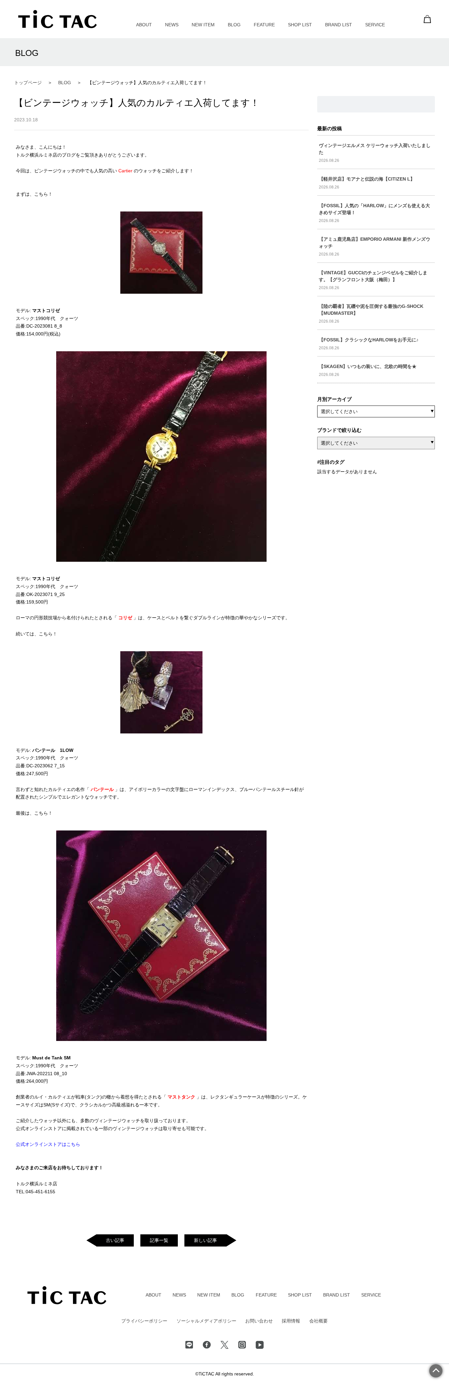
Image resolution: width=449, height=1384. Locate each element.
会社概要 (318, 1320)
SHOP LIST (300, 24)
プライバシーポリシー (144, 1320)
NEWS (171, 24)
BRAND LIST (338, 24)
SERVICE (375, 24)
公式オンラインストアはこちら (48, 1144)
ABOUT (144, 24)
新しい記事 (205, 1240)
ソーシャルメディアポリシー (206, 1320)
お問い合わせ (259, 1320)
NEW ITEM (203, 24)
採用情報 (291, 1320)
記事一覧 (159, 1240)
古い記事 (115, 1240)
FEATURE (264, 24)
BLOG (234, 24)
